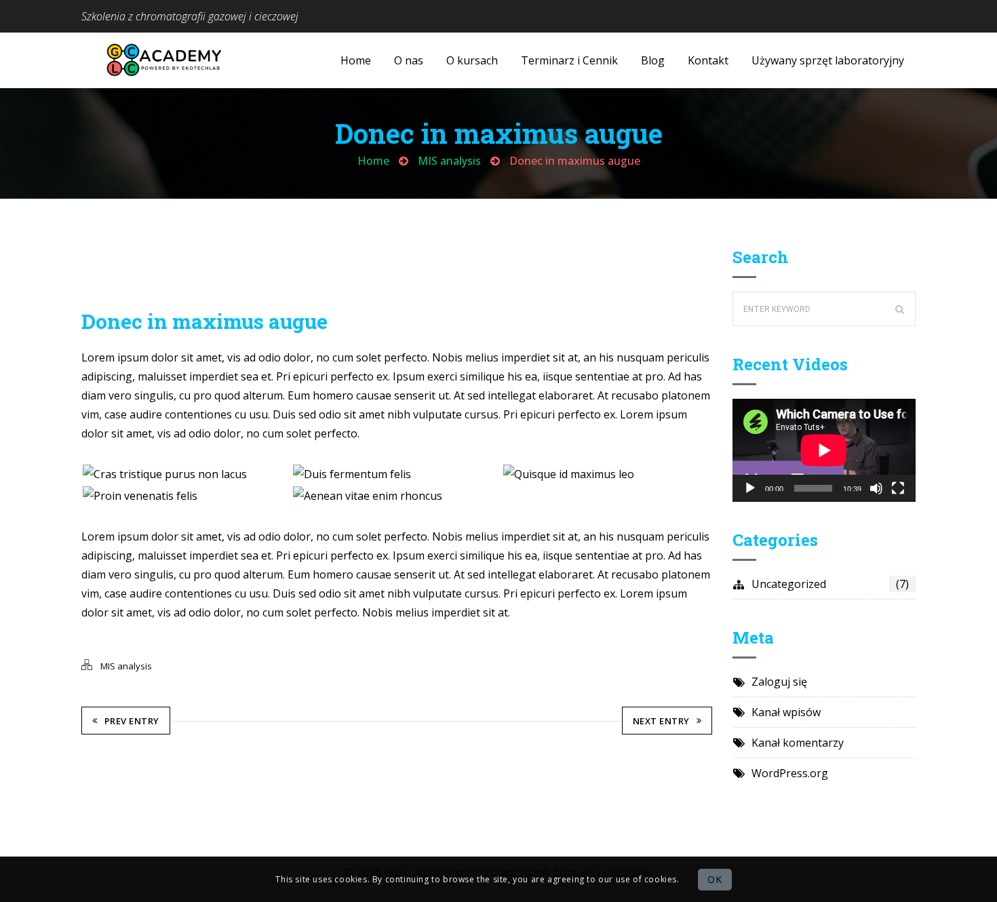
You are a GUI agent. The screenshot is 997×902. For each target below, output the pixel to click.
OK (714, 878)
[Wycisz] (876, 488)
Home (373, 160)
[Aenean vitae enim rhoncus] (397, 496)
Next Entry (661, 721)
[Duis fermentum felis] (397, 474)
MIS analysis (449, 160)
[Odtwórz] (750, 488)
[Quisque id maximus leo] (607, 474)
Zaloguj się (779, 681)
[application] (824, 450)
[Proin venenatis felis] (186, 496)
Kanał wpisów (786, 712)
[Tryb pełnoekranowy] (898, 488)
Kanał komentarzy (797, 742)
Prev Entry (131, 721)
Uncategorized (830, 583)
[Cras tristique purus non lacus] (186, 474)
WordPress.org (789, 773)
